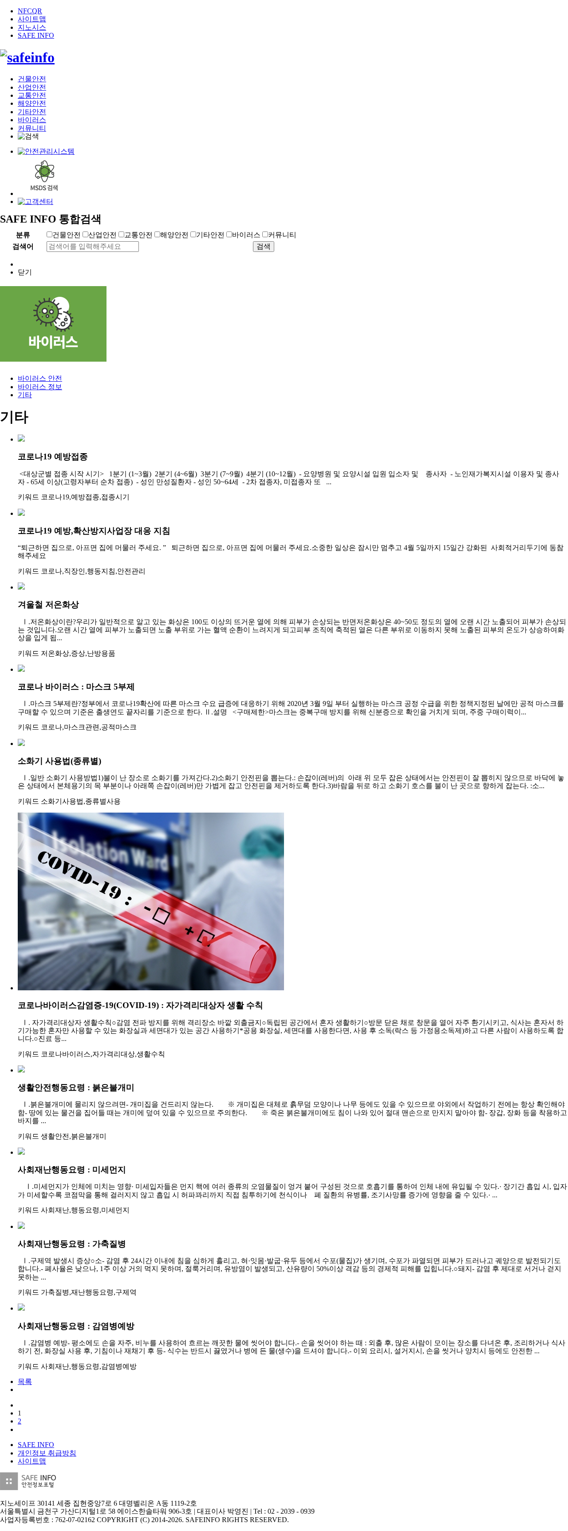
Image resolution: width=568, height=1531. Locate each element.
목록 (25, 1381)
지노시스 (32, 27)
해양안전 (32, 103)
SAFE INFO (36, 35)
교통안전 (32, 95)
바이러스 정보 (40, 387)
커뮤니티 (32, 128)
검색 (263, 246)
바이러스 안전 (40, 378)
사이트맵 (32, 19)
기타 (25, 395)
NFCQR (30, 11)
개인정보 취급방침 (47, 1453)
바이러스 (32, 120)
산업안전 (32, 87)
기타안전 (32, 112)
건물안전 (32, 79)
